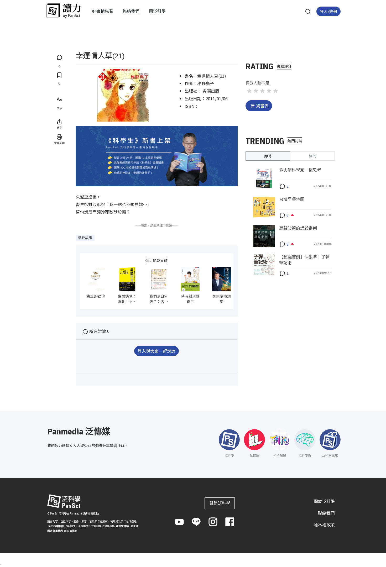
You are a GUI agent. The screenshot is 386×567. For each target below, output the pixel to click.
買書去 (262, 105)
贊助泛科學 (219, 503)
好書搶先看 (102, 11)
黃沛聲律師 (122, 526)
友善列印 (59, 143)
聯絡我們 (131, 11)
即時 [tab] (268, 156)
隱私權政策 (324, 524)
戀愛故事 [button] (85, 237)
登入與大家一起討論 (156, 351)
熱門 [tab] (312, 156)
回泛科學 (157, 11)
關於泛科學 (324, 501)
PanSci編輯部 (56, 526)
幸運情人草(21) (211, 76)
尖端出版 (210, 91)
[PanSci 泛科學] (63, 10)
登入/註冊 (328, 11)
